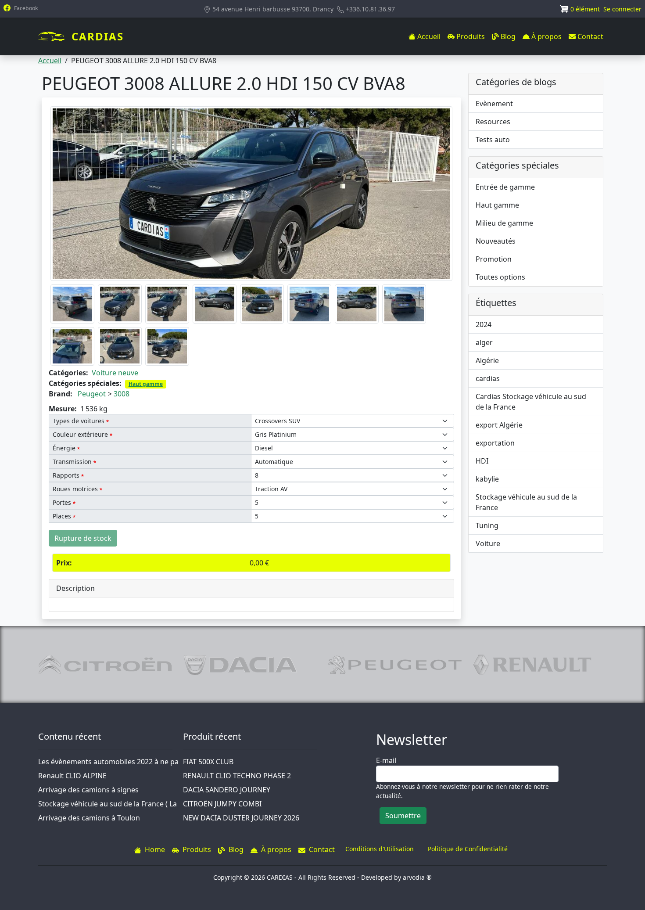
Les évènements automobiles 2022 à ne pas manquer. (126, 761)
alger (484, 342)
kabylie (487, 479)
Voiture (488, 543)
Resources (493, 121)
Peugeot (92, 394)
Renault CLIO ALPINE (72, 776)
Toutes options (500, 277)
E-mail (386, 760)
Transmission (72, 461)
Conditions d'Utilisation (379, 849)
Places (62, 516)
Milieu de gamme (504, 223)
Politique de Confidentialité (468, 849)
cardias (488, 378)
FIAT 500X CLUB (208, 761)
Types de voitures (78, 421)
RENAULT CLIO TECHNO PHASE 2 (237, 776)
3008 (121, 394)
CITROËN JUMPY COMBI (222, 804)
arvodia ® (417, 877)
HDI (482, 461)
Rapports (66, 475)
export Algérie (499, 425)
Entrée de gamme (505, 187)
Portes (62, 502)
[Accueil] (55, 36)
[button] (251, 193)
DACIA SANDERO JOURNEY (226, 790)
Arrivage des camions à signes (88, 790)
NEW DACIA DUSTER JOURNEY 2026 (241, 818)
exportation (495, 443)
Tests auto (493, 139)
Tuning (487, 525)
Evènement (494, 103)
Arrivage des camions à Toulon (89, 818)
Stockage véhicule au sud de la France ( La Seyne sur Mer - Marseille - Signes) (165, 804)
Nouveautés (496, 241)
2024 (483, 324)
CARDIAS (98, 36)
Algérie (487, 360)
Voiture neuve (115, 373)
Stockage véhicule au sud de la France (526, 502)
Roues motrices (75, 489)
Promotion (494, 259)
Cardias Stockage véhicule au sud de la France (531, 402)
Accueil (49, 60)
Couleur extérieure (80, 434)
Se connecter (622, 9)
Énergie (64, 448)
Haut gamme (146, 384)
